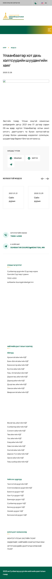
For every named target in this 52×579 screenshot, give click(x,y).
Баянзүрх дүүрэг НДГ (16, 499)
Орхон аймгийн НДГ (15, 458)
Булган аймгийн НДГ (16, 369)
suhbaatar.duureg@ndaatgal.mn (27, 247)
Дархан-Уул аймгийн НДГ (18, 454)
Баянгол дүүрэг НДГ (15, 491)
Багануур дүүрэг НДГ (16, 507)
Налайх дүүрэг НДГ (15, 511)
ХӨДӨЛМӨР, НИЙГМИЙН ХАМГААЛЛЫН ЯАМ (25, 542)
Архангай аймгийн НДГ (17, 357)
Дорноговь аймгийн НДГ (17, 376)
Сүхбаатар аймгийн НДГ (17, 427)
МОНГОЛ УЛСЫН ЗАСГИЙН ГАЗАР (21, 538)
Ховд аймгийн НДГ (15, 442)
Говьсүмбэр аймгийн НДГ (17, 461)
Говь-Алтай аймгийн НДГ (17, 373)
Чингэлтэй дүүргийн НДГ (17, 484)
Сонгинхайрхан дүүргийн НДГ (19, 488)
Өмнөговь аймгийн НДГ (17, 423)
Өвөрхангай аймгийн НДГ (18, 392)
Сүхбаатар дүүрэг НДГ (16, 503)
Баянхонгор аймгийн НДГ (18, 365)
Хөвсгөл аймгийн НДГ (16, 446)
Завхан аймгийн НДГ (16, 388)
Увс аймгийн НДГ (14, 438)
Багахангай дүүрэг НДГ (17, 515)
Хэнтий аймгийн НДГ (16, 450)
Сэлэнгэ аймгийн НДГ (16, 430)
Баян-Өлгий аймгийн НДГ (18, 361)
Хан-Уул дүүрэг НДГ (15, 495)
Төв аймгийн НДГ (14, 434)
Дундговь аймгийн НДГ (17, 384)
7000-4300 (16, 236)
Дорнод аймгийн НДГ (16, 380)
